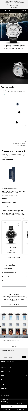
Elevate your (14, 151)
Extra (2, 379)
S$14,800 (19, 403)
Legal (2, 375)
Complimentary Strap (7, 159)
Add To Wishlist (4, 404)
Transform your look (7, 206)
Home (5, 340)
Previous (1, 66)
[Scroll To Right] (26, 91)
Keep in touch (5, 384)
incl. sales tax (13, 252)
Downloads (6, 285)
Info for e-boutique (9, 265)
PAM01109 (11, 250)
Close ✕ (26, 1)
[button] (1, 20)
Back (26, 124)
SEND (24, 357)
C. (3, 391)
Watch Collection (11, 340)
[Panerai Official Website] (8, 10)
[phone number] (14, 393)
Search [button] (22, 10)
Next (27, 66)
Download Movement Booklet (19, 143)
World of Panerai (5, 371)
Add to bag (15, 406)
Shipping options (8, 268)
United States (14, 7)
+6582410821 (6, 395)
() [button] (7, 361)
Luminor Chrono (11, 247)
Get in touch (14, 294)
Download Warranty (21, 145)
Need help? (4, 388)
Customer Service (6, 367)
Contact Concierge (8, 409)
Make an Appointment (14, 304)
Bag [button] (26, 10)
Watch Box (4, 198)
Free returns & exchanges (10, 272)
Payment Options (8, 276)
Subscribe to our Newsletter (8, 350)
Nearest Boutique (21, 409)
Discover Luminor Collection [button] (14, 257)
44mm (8, 91)
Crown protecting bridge (18, 91)
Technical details (7, 87)
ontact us (4, 391)
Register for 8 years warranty (9, 202)
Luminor (17, 340)
